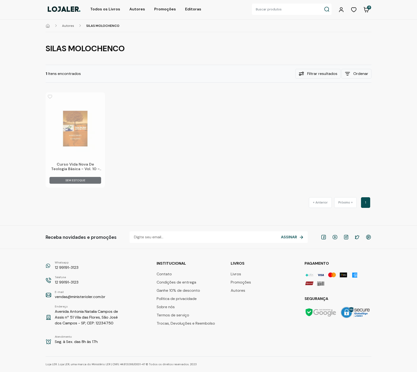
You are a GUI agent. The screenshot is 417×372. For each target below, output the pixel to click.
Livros (236, 274)
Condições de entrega (176, 282)
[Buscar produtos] (327, 9)
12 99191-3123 (66, 265)
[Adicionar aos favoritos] (50, 96)
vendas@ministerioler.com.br (80, 294)
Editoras (193, 9)
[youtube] (335, 237)
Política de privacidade (177, 298)
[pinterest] (368, 237)
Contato (164, 274)
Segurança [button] (317, 298)
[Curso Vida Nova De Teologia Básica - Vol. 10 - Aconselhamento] (75, 128)
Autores (137, 9)
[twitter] (357, 237)
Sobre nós (166, 306)
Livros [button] (238, 263)
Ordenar (360, 73)
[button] (342, 9)
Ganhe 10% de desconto (178, 290)
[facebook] (324, 237)
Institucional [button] (172, 263)
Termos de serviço (173, 315)
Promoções (165, 9)
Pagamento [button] (317, 263)
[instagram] (346, 237)
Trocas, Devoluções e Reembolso (186, 323)
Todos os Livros (105, 9)
